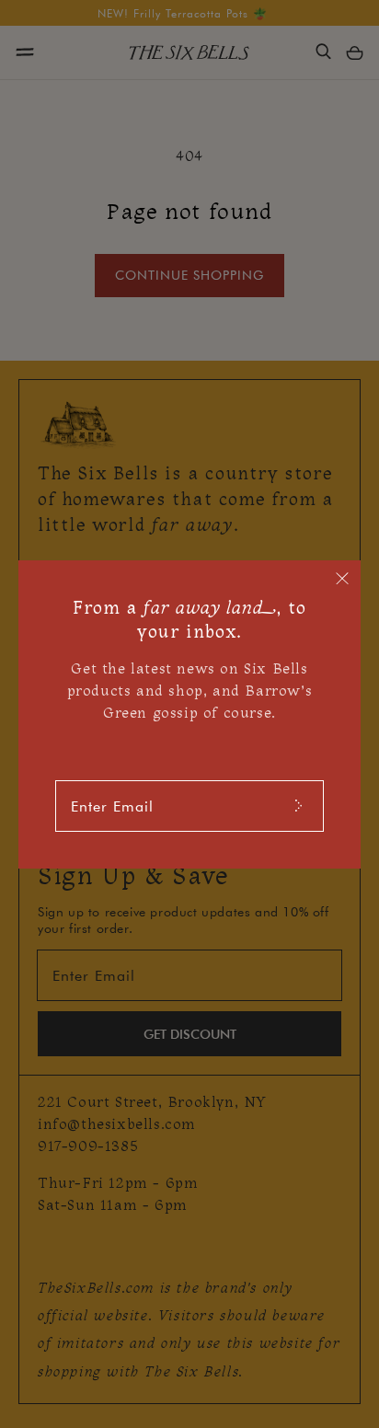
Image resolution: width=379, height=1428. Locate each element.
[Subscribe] (298, 806)
